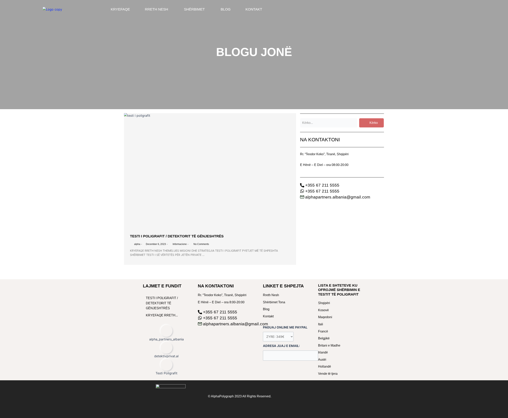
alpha (137, 244)
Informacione (180, 244)
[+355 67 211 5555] (342, 185)
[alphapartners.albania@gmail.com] (342, 197)
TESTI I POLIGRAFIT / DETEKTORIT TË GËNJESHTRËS (177, 236)
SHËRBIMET (194, 9)
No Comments (201, 244)
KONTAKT (253, 9)
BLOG (226, 9)
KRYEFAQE (120, 9)
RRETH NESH (156, 9)
